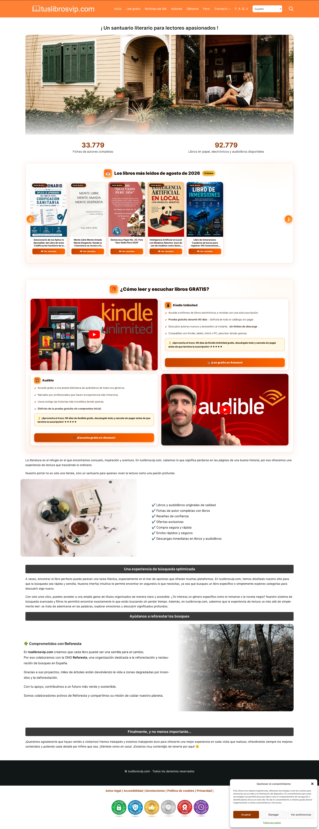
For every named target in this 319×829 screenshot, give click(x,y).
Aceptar (246, 814)
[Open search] (291, 8)
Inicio (118, 8)
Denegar (273, 814)
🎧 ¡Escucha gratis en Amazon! (94, 437)
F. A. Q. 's (241, 8)
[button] (312, 783)
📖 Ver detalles (49, 251)
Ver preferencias (301, 814)
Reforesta (73, 643)
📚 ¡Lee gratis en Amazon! (225, 362)
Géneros (193, 8)
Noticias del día (155, 8)
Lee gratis (133, 8)
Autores (176, 8)
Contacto (221, 8)
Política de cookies (272, 822)
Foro (206, 8)
